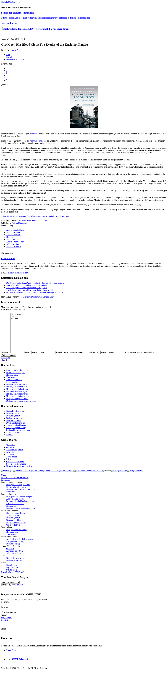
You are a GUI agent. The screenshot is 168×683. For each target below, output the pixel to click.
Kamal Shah (16, 50)
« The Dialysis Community (31, 297)
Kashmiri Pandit (36, 141)
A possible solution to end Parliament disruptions (26, 285)
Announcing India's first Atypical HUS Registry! (26, 287)
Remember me (10, 612)
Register (4, 620)
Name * (27, 352)
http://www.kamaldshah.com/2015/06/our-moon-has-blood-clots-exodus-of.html (36, 216)
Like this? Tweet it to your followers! (32, 221)
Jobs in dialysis (9, 23)
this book (33, 134)
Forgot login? (6, 617)
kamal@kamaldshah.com (18, 273)
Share (3, 360)
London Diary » (49, 297)
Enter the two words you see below (139, 352)
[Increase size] (119, 471)
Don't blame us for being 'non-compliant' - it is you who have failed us (35, 283)
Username (5, 602)
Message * (5, 352)
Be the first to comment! (16, 59)
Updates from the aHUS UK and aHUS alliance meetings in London (34, 292)
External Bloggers (19, 223)
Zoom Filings (11, 650)
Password (5, 607)
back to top (5, 358)
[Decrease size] (135, 471)
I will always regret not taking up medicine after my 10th (29, 290)
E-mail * (59, 352)
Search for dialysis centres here (17, 12)
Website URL (94, 352)
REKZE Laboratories (20, 659)
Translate (20, 585)
